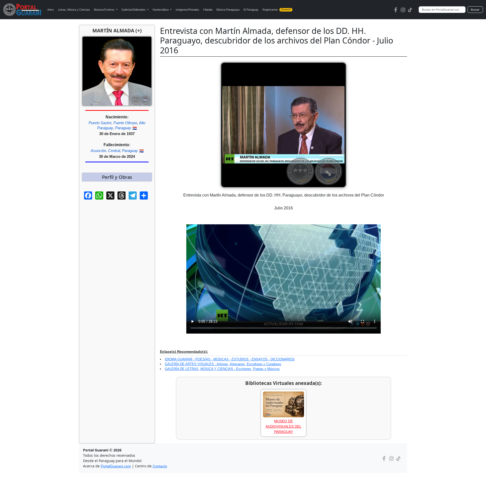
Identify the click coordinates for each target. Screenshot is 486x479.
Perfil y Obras (117, 177)
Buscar (475, 9)
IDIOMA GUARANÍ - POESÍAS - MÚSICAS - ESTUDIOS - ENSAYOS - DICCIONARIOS (230, 359)
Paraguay (123, 128)
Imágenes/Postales (187, 9)
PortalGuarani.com (116, 466)
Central (114, 150)
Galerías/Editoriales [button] (134, 9)
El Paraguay (251, 9)
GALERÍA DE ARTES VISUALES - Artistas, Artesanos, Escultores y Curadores (223, 364)
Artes (50, 9)
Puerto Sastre (100, 123)
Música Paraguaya (227, 9)
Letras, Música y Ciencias (74, 9)
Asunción (98, 150)
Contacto (160, 466)
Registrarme (276, 9)
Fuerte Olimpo (125, 123)
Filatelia (207, 9)
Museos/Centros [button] (104, 9)
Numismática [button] (161, 9)
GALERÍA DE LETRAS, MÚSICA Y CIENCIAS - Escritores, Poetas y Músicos (222, 369)
